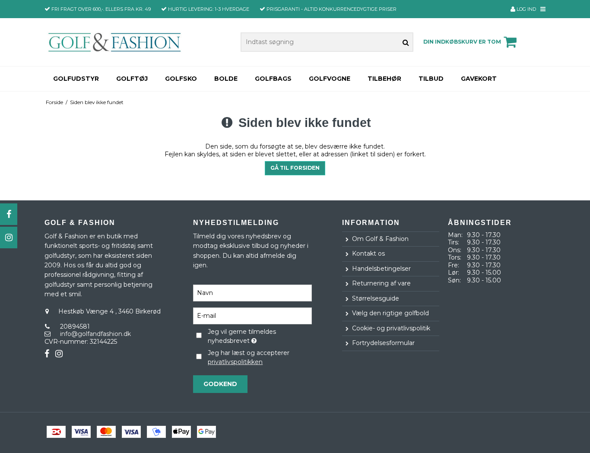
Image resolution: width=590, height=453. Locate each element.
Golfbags (273, 78)
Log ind (525, 9)
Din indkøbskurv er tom (462, 41)
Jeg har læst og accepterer (248, 357)
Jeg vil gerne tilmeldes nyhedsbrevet (259, 336)
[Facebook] (8, 214)
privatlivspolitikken (235, 362)
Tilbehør (384, 78)
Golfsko (181, 78)
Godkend (220, 384)
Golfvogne (329, 78)
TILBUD (431, 78)
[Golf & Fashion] (114, 41)
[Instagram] (8, 237)
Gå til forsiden (295, 168)
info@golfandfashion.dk (95, 334)
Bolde (226, 78)
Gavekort (479, 78)
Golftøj (132, 78)
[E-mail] (252, 316)
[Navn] (252, 293)
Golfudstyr (76, 78)
